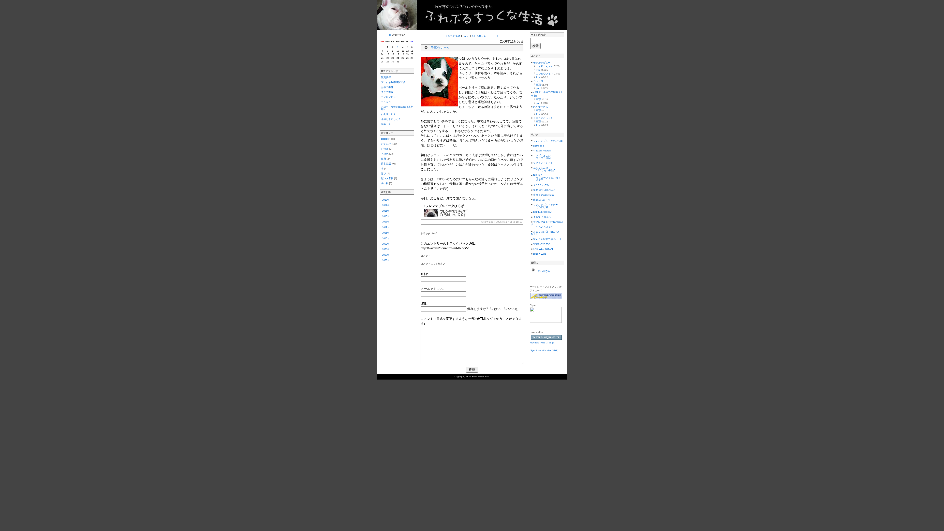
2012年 (385, 227)
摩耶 (538, 84)
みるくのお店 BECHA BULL (545, 233)
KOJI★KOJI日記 (542, 212)
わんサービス (388, 114)
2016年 (385, 211)
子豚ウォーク (440, 48)
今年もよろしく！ (391, 119)
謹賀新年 (386, 77)
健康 (383, 158)
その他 (384, 153)
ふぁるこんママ (544, 66)
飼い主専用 (544, 271)
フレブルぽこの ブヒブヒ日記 (541, 156)
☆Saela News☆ (542, 150)
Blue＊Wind (539, 253)
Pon (538, 70)
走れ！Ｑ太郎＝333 (544, 194)
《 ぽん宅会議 (452, 36)
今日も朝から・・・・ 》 (485, 36)
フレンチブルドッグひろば (548, 140)
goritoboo (538, 145)
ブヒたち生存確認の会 (393, 82)
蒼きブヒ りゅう (542, 217)
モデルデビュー (389, 97)
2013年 (385, 222)
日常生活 (386, 163)
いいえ (513, 309)
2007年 (385, 255)
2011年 (385, 233)
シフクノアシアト (543, 163)
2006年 (385, 260)
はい (497, 309)
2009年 (385, 244)
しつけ (384, 149)
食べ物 (384, 183)
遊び (383, 173)
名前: (424, 274)
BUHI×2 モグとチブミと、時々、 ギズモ (547, 177)
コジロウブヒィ (544, 73)
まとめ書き (387, 92)
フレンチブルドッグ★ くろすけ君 (544, 205)
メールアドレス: (432, 289)
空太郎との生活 (541, 244)
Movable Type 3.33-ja (542, 342)
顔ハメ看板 (387, 178)
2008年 (385, 249)
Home (466, 36)
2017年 (385, 205)
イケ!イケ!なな (541, 185)
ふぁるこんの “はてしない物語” (543, 169)
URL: (424, 304)
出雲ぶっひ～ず (541, 199)
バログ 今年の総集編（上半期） (397, 108)
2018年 (385, 200)
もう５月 (386, 102)
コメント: (427, 319)
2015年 (385, 216)
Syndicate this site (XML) (544, 350)
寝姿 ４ (386, 124)
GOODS (385, 139)
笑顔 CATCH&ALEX (544, 190)
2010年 (385, 238)
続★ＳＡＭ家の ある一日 (547, 239)
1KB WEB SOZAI (543, 249)
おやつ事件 (387, 87)
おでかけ (386, 144)
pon (538, 88)
